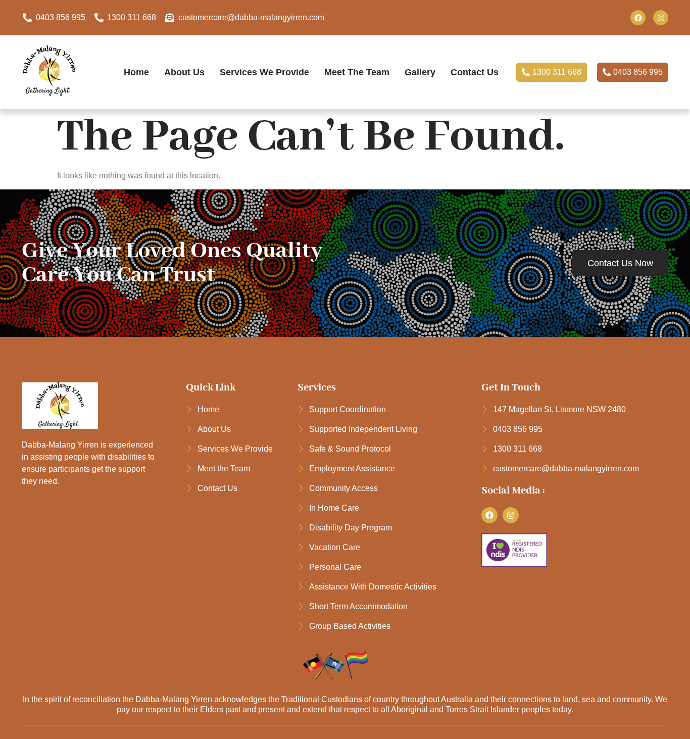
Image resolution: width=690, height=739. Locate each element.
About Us (184, 72)
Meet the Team (356, 72)
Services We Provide (264, 72)
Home (136, 72)
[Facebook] (638, 17)
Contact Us (475, 72)
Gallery (420, 72)
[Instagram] (660, 17)
